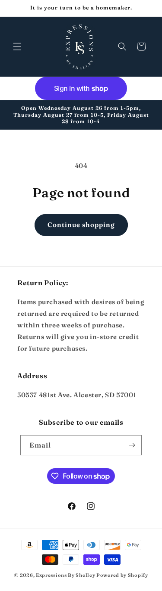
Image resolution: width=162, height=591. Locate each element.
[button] (17, 46)
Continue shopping (81, 225)
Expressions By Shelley (65, 575)
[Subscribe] (131, 445)
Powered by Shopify (122, 575)
